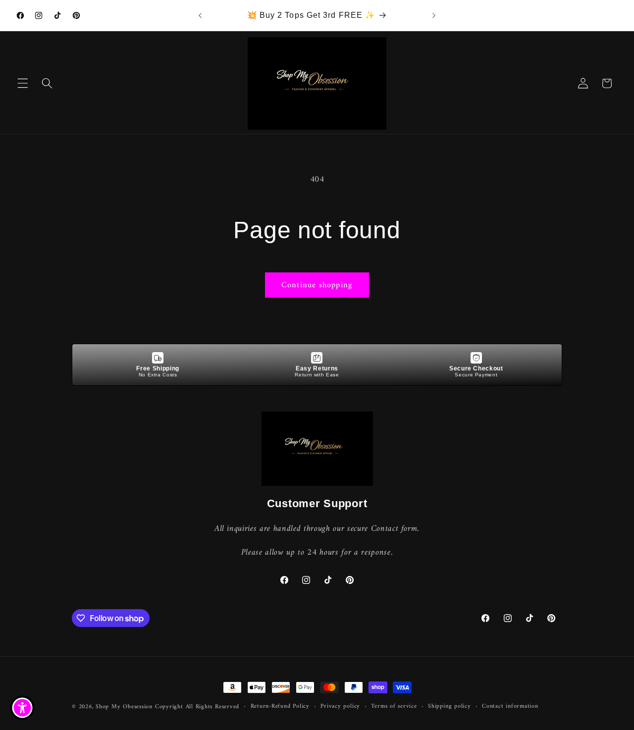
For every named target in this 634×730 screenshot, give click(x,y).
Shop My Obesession (124, 706)
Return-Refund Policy (280, 707)
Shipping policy (449, 707)
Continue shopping (317, 285)
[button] (23, 83)
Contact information (510, 707)
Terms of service (394, 707)
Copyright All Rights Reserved (197, 706)
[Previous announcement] (200, 15)
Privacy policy (340, 707)
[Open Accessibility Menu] (22, 707)
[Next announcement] (434, 15)
